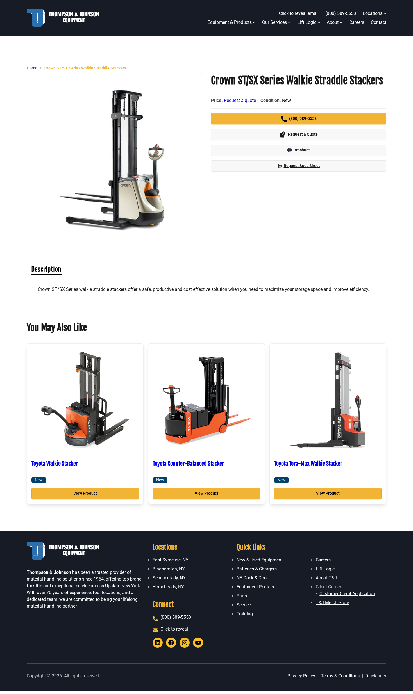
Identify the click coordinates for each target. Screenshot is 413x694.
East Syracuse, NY (171, 560)
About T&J (326, 578)
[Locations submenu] (385, 13)
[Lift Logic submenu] (318, 22)
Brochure (302, 150)
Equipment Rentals (255, 587)
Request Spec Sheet (302, 165)
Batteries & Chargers (257, 569)
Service (244, 605)
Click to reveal (174, 629)
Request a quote (240, 100)
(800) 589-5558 (175, 617)
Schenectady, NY (169, 578)
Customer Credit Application (347, 593)
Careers (323, 560)
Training (245, 614)
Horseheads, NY (168, 587)
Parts (242, 596)
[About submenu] (341, 22)
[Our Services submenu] (289, 22)
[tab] (46, 269)
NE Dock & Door (252, 578)
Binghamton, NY (169, 569)
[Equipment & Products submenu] (254, 22)
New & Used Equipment (260, 560)
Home (32, 68)
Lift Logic (325, 569)
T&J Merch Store (332, 602)
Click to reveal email (299, 13)
